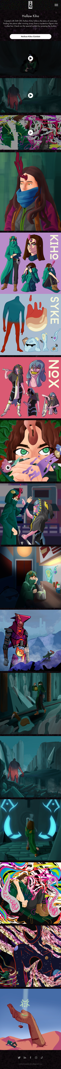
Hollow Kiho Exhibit (30, 36)
